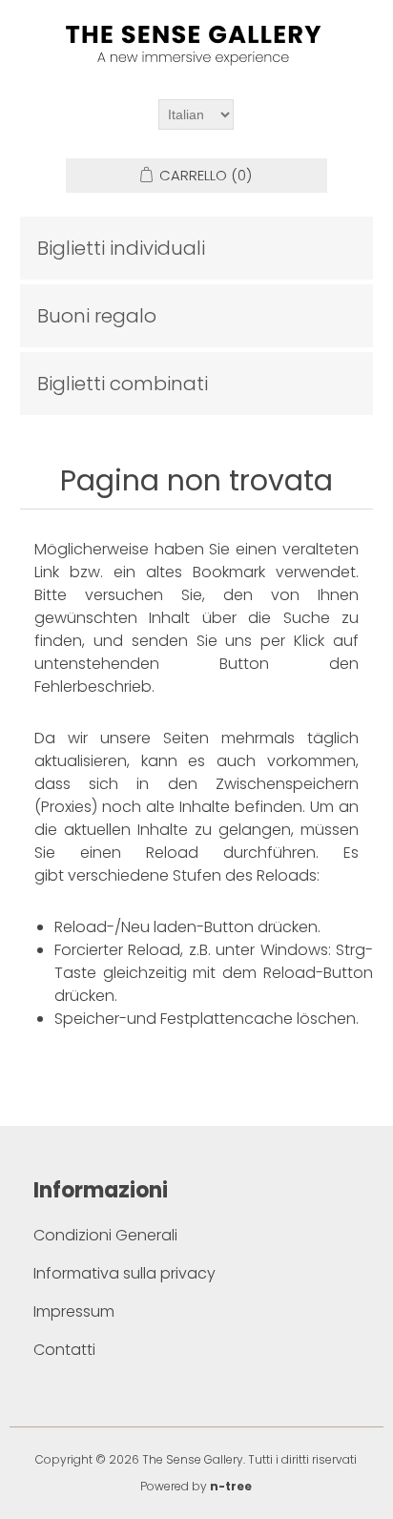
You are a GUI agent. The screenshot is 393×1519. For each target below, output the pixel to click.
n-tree (231, 1486)
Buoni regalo (96, 315)
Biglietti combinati (122, 383)
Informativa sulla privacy (124, 1273)
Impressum (73, 1311)
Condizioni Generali (105, 1235)
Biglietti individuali (121, 248)
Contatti (64, 1350)
